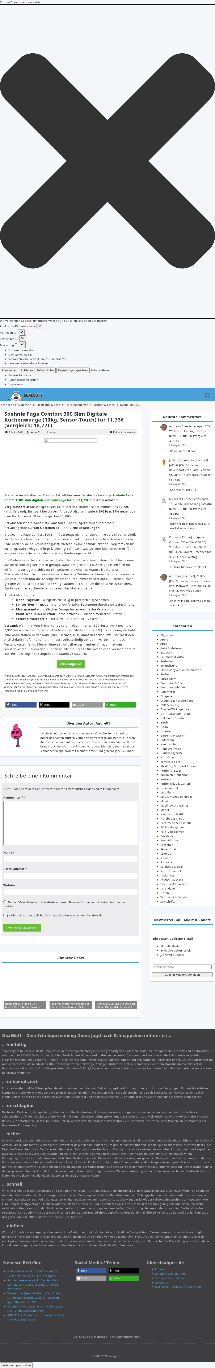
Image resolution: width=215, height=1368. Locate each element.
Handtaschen (169, 744)
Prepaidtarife (169, 840)
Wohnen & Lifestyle (173, 897)
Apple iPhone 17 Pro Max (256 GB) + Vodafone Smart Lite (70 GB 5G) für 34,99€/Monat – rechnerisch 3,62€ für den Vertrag (190, 547)
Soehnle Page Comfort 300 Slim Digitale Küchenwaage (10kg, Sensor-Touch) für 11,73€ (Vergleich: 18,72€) (64, 419)
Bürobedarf (168, 679)
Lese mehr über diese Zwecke (28, 363)
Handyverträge (170, 749)
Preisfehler (167, 836)
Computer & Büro (172, 683)
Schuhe (165, 858)
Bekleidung (168, 661)
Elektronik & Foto (48, 405)
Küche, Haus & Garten (135, 405)
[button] (107, 161)
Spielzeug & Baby (172, 867)
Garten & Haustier (172, 735)
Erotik (164, 722)
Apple (164, 639)
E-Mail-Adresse (15, 869)
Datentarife (168, 692)
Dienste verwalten (20, 354)
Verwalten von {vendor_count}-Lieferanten (37, 359)
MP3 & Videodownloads (176, 797)
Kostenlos (167, 779)
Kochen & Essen (104, 405)
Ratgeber (166, 845)
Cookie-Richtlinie (19, 375)
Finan (164, 727)
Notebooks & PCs (172, 818)
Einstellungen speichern (73, 370)
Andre (173, 426)
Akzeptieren (9, 370)
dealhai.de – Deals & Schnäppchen (178, 1287)
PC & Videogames (172, 827)
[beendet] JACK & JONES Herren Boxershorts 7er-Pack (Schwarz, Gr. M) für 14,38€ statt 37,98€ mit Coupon (191, 470)
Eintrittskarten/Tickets (175, 714)
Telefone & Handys (173, 884)
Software (166, 862)
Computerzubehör (172, 687)
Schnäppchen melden (169, 1278)
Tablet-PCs (167, 875)
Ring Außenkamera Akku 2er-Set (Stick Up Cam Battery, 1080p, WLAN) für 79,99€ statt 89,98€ (70, 1007)
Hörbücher (167, 757)
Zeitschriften (168, 901)
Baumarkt (167, 652)
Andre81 (35, 432)
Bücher (165, 674)
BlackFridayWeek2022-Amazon (180, 670)
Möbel (164, 810)
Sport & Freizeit (170, 871)
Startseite (7, 405)
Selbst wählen (45, 370)
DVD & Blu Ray (170, 705)
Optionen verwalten (21, 350)
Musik (164, 801)
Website (9, 885)
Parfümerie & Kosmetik (176, 823)
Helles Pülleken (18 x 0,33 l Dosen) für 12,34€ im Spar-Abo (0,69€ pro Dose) (23, 1007)
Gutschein (167, 740)
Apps (163, 644)
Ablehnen (27, 370)
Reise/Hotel (168, 849)
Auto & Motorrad (172, 648)
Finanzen (166, 731)
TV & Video (167, 888)
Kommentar (13, 797)
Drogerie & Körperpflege (177, 700)
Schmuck (166, 853)
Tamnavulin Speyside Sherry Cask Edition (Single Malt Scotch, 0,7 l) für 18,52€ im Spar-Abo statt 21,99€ (35, 1297)
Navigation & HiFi (172, 814)
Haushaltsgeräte (77, 405)
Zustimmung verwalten (16, 1365)
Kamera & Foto (170, 762)
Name (8, 852)
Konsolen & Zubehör (174, 775)
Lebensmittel (169, 788)
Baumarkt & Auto (172, 657)
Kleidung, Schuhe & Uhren (178, 766)
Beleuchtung (169, 665)
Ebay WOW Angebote (174, 709)
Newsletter (162, 1282)
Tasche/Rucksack (171, 880)
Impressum (16, 384)
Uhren (164, 893)
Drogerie (166, 696)
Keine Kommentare (124, 432)
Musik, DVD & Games (174, 805)
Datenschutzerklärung (23, 380)
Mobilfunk (167, 792)
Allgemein (24, 405)
